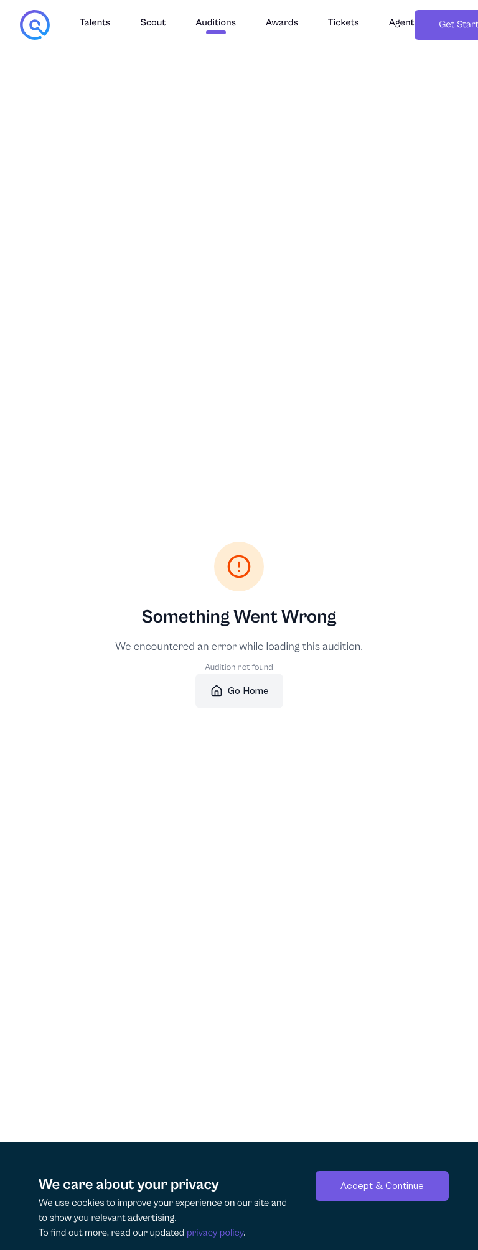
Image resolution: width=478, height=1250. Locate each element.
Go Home (248, 691)
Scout (153, 23)
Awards (282, 23)
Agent (402, 23)
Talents (95, 23)
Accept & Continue (382, 1186)
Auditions (215, 23)
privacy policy (215, 1233)
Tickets (343, 23)
